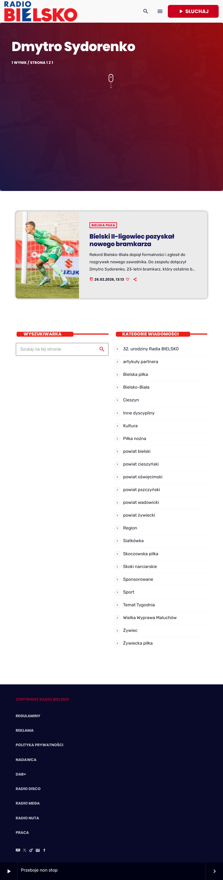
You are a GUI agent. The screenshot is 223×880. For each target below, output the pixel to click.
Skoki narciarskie (140, 566)
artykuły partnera (140, 361)
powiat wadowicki (141, 502)
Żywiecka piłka (138, 643)
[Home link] (40, 11)
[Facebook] (44, 851)
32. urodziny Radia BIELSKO (151, 348)
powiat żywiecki (139, 515)
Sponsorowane (138, 579)
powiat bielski (136, 451)
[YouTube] (18, 851)
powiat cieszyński (141, 464)
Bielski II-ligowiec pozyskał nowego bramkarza (131, 240)
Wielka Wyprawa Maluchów (150, 617)
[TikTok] (31, 851)
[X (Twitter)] (24, 851)
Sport (128, 592)
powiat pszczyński (141, 489)
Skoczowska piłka (140, 553)
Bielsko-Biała (136, 387)
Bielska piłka (103, 225)
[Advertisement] (111, 135)
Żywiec (130, 630)
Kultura (130, 425)
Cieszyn (131, 400)
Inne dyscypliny (139, 413)
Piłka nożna (134, 438)
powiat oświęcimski (142, 476)
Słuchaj (193, 11)
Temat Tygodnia (139, 604)
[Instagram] (37, 851)
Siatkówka (133, 540)
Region (130, 528)
